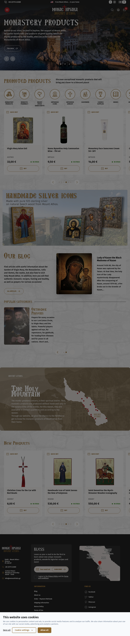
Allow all (44, 630)
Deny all (7, 630)
